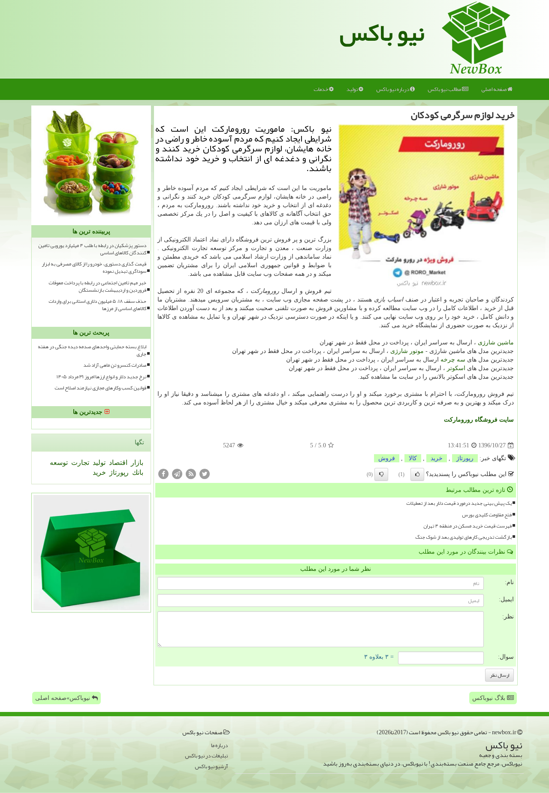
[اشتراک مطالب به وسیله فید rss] (191, 473)
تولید (353, 89)
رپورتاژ (465, 458)
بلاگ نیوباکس (489, 698)
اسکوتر (456, 368)
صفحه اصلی (494, 89)
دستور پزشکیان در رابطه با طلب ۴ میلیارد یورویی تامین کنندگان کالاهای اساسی (92, 249)
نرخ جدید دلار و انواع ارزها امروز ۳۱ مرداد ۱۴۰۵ (101, 377)
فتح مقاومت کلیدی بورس (487, 515)
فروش (386, 458)
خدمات (321, 89)
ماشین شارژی (496, 342)
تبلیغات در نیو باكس (206, 756)
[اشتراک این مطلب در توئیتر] (205, 473)
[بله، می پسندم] (417, 474)
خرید (437, 458)
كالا (413, 458)
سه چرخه (452, 359)
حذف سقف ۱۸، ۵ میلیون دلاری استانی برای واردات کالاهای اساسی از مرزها (97, 305)
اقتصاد (117, 462)
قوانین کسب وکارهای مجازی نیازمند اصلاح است (100, 388)
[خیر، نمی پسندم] (381, 474)
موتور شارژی (407, 351)
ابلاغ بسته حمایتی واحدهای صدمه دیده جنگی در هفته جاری (92, 350)
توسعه (59, 462)
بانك (136, 472)
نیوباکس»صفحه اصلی (63, 698)
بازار (136, 462)
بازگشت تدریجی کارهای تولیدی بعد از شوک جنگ (463, 537)
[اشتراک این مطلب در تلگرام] (177, 473)
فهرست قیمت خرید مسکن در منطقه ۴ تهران (467, 526)
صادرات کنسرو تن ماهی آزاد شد (114, 365)
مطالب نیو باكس (445, 89)
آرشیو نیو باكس (211, 767)
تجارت (79, 462)
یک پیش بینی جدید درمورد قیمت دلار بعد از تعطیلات (459, 503)
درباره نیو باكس (393, 89)
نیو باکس (382, 33)
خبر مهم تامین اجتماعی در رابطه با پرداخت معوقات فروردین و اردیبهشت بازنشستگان (97, 286)
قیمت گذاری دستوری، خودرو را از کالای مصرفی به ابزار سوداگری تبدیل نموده (94, 267)
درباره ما (219, 746)
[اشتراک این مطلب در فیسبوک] (163, 473)
